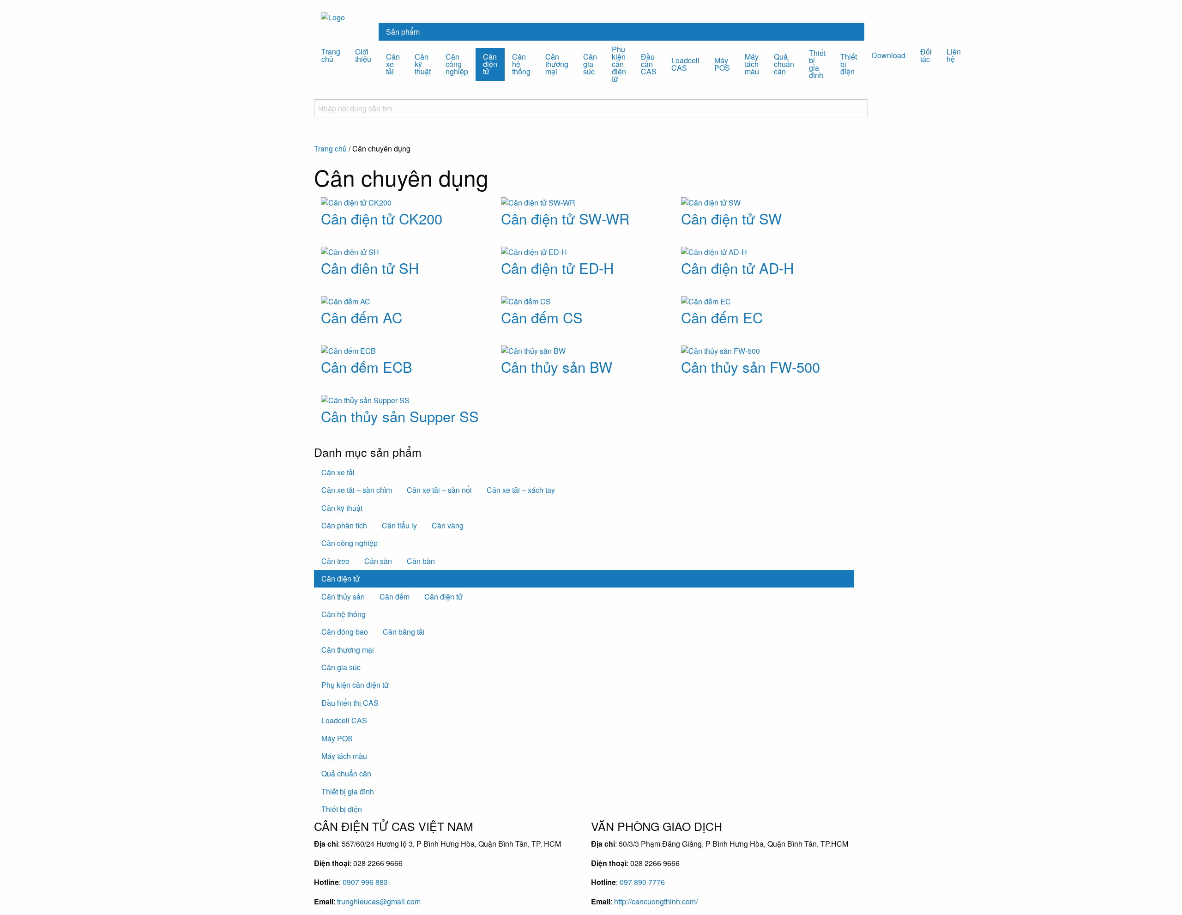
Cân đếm (395, 596)
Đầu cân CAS (649, 64)
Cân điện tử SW (731, 218)
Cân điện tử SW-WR (565, 218)
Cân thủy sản (343, 596)
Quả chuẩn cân (784, 64)
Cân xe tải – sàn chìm (356, 490)
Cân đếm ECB (366, 366)
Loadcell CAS (685, 64)
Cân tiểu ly (399, 525)
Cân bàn (421, 561)
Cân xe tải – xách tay (521, 490)
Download (888, 55)
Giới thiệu (363, 55)
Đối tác (926, 55)
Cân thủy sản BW (556, 366)
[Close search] (317, 138)
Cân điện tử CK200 (381, 218)
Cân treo (335, 561)
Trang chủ (330, 55)
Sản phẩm (403, 31)
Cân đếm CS (542, 317)
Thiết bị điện (848, 64)
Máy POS (722, 64)
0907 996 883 (365, 882)
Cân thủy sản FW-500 (750, 366)
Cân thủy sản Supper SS (400, 416)
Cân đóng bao (344, 631)
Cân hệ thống (521, 64)
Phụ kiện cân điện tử (619, 64)
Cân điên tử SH (370, 267)
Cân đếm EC (722, 317)
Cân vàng (448, 525)
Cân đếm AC (361, 317)
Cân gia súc (590, 64)
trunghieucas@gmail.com (379, 901)
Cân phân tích (344, 525)
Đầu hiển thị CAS (350, 702)
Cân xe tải (393, 64)
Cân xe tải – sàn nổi (439, 490)
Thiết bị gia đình (817, 64)
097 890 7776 (642, 882)
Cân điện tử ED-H (557, 267)
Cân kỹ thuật (423, 64)
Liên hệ (954, 55)
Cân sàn (378, 561)
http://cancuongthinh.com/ (656, 901)
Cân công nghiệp (457, 64)
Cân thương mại (556, 64)
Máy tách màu (752, 64)
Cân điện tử (490, 64)
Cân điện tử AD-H (737, 267)
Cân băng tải (404, 631)
